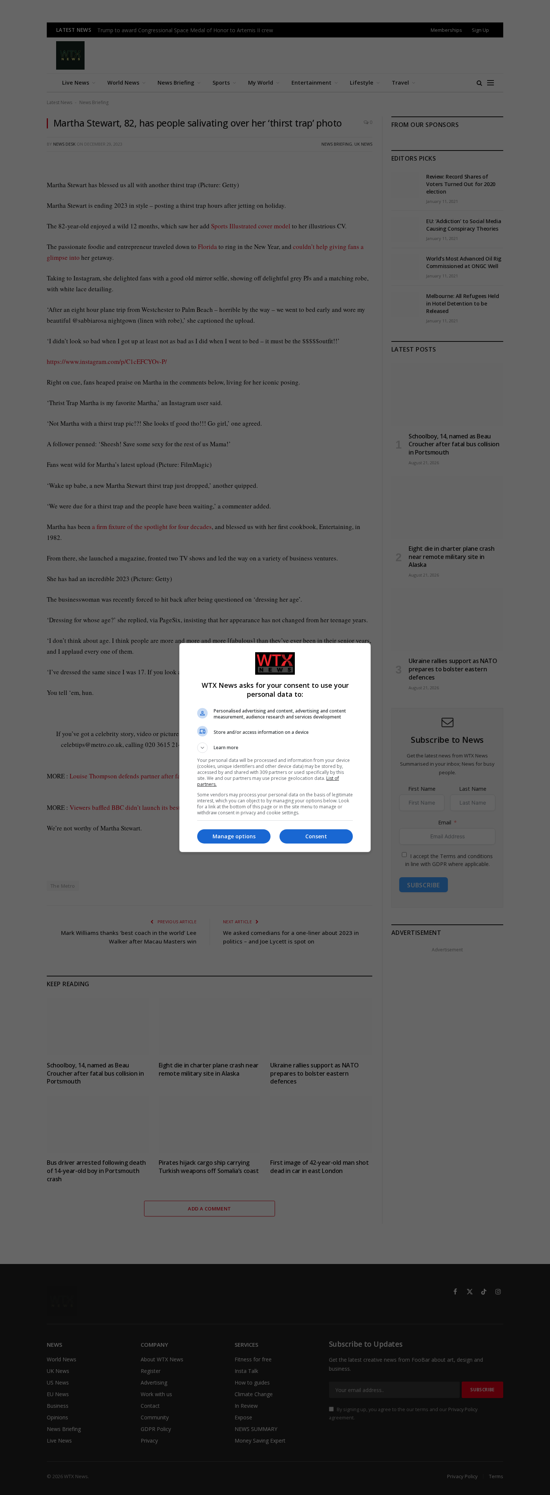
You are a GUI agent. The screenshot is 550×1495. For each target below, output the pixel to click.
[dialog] (275, 747)
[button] (275, 747)
